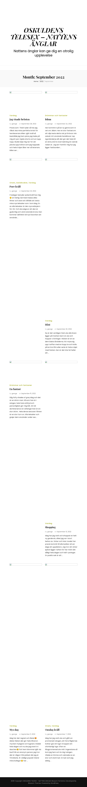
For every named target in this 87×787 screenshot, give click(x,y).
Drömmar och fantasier (56, 115)
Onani (12, 183)
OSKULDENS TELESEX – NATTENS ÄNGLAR (43, 37)
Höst (47, 324)
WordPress (54, 783)
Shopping (50, 527)
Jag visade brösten (20, 119)
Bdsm (48, 119)
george (14, 124)
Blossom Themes (34, 783)
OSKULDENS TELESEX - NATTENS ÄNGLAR (37, 781)
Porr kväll (15, 186)
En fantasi (15, 389)
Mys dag (14, 729)
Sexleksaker (22, 183)
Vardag (13, 115)
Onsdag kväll (52, 729)
